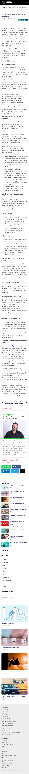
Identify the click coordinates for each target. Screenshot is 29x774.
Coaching (5, 559)
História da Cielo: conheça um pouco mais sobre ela (18, 543)
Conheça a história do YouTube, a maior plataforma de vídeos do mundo (18, 523)
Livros (4, 574)
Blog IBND (8, 7)
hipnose (20, 122)
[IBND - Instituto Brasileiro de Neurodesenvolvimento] (6, 2)
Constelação (5, 562)
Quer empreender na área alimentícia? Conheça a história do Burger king (18, 536)
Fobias (4, 568)
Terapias (4, 586)
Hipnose (23, 39)
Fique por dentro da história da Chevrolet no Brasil (17, 504)
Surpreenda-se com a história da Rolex (17, 516)
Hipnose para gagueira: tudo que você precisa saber (13, 15)
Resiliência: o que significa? (16, 486)
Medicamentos (6, 577)
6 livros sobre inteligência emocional (18, 509)
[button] (19, 20)
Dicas (14, 18)
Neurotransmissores (7, 580)
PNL (4, 583)
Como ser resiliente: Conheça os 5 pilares (18, 498)
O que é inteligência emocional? (17, 491)
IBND (4, 7)
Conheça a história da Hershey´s (17, 529)
